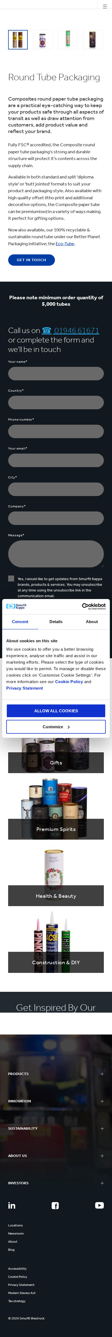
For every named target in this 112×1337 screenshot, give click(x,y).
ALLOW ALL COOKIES (56, 711)
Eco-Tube (65, 243)
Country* (16, 391)
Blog (11, 1250)
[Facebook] (55, 1205)
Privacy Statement (24, 688)
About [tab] (92, 621)
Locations (15, 1225)
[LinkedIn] (11, 1205)
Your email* (17, 448)
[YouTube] (99, 1205)
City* (12, 477)
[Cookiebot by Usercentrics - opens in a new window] (82, 606)
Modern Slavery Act (22, 1293)
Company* (17, 506)
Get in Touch (31, 260)
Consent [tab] (20, 621)
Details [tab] (56, 621)
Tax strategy (17, 1301)
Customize (53, 726)
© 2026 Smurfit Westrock (26, 1318)
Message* (16, 535)
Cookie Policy (69, 681)
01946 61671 (76, 330)
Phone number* (21, 419)
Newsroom (16, 1233)
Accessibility (17, 1269)
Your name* (17, 362)
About (12, 1241)
